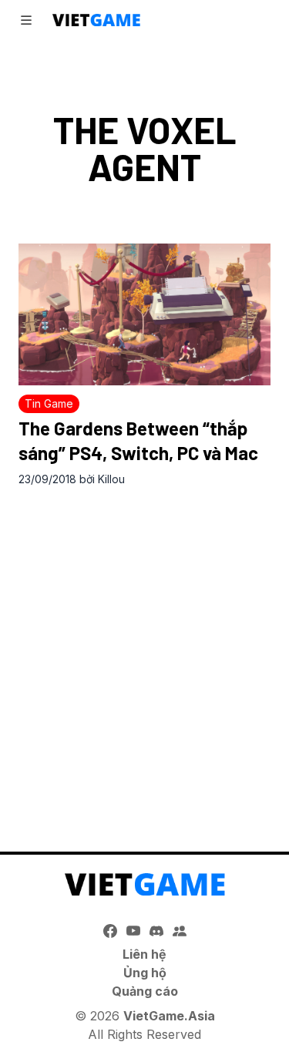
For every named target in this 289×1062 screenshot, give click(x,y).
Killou (111, 479)
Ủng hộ (144, 972)
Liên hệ (144, 954)
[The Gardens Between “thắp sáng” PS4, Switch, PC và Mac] (144, 314)
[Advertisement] (144, 653)
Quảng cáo (145, 991)
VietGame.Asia (169, 1015)
